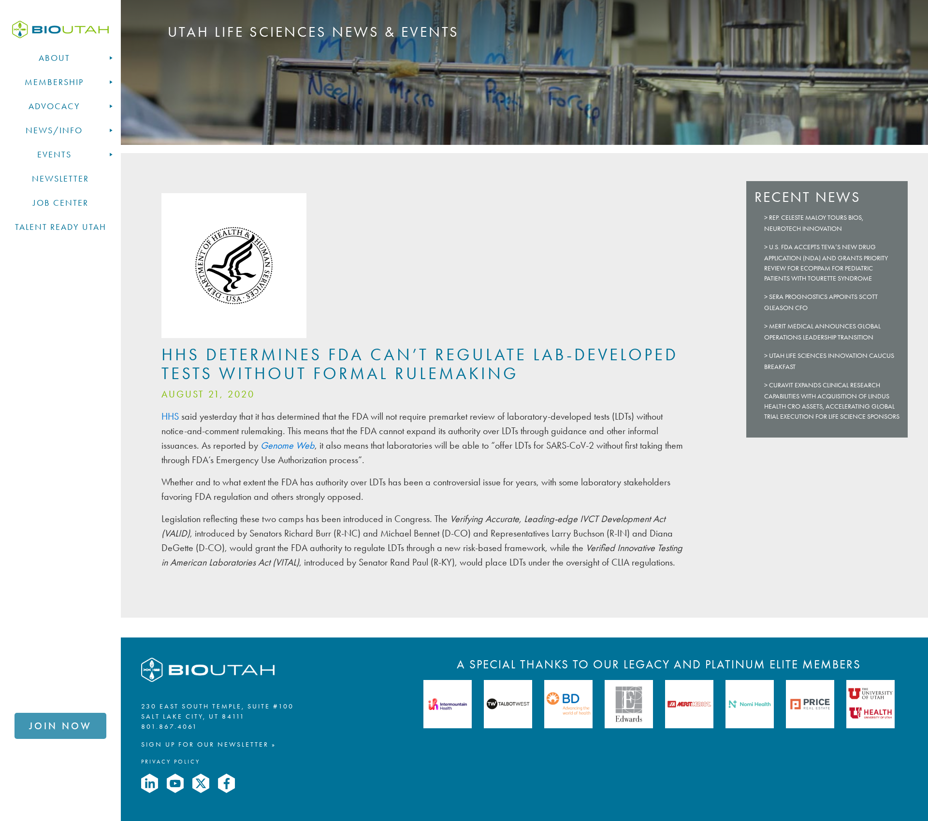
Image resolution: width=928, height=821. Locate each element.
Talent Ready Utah (60, 227)
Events (54, 154)
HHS (171, 416)
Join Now (60, 726)
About (54, 58)
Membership (54, 82)
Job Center (60, 203)
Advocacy (54, 106)
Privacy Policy (170, 761)
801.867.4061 (169, 726)
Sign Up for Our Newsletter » (208, 744)
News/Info (54, 130)
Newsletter (60, 178)
